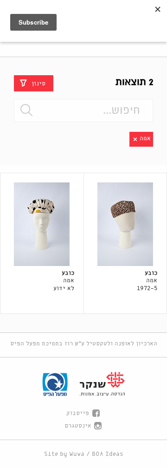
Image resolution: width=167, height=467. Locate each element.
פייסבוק (77, 413)
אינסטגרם (77, 426)
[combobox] (83, 110)
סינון (38, 83)
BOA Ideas (107, 454)
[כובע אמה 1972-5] (125, 224)
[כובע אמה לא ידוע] (42, 224)
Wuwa (76, 454)
